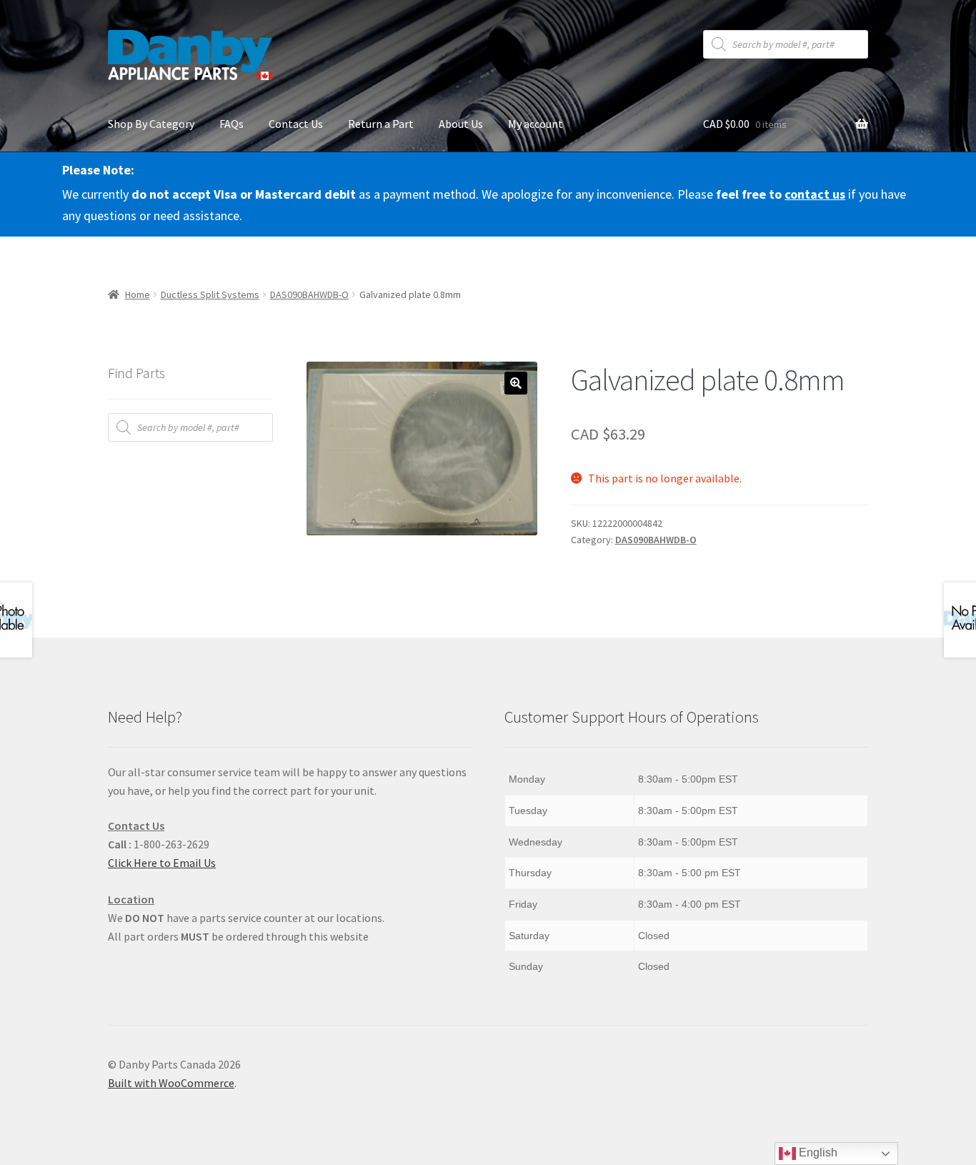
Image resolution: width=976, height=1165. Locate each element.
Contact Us (296, 123)
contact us (815, 194)
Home (137, 294)
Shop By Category (151, 123)
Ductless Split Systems (210, 294)
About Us (461, 123)
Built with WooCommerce (171, 1083)
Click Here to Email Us (162, 863)
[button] (515, 383)
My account (535, 123)
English (816, 1152)
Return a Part (381, 123)
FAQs (231, 123)
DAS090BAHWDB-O (309, 294)
